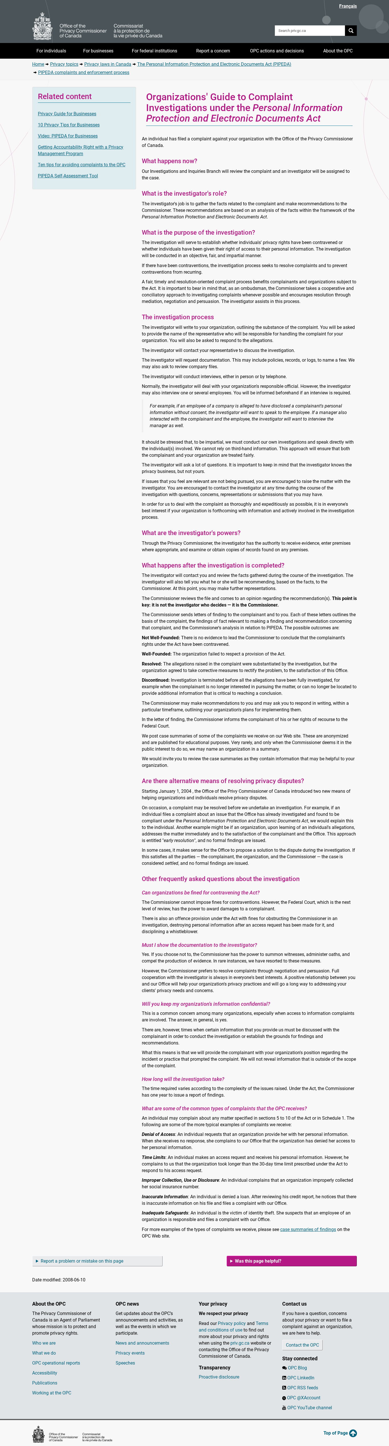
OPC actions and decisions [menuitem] (277, 51)
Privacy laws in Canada (107, 64)
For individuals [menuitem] (51, 51)
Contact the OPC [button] (302, 1345)
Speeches (125, 1363)
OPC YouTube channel (309, 1407)
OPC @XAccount (303, 1397)
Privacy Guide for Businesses (67, 113)
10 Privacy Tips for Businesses (69, 125)
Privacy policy (232, 1323)
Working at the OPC (51, 1393)
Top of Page (336, 1433)
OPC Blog (297, 1368)
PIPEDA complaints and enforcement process (83, 72)
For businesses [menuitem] (98, 51)
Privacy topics (64, 64)
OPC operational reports (56, 1363)
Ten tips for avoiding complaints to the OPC (81, 164)
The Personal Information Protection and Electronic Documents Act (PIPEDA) (214, 64)
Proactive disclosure (219, 1377)
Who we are (44, 1343)
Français (348, 6)
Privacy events (130, 1353)
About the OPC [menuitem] (338, 51)
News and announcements (142, 1343)
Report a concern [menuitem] (213, 51)
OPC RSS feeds (302, 1387)
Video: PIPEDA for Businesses (68, 136)
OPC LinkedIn (300, 1378)
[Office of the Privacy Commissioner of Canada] (97, 26)
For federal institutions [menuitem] (154, 51)
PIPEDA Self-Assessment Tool (68, 176)
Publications (44, 1383)
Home (38, 64)
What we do (44, 1353)
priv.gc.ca (239, 1343)
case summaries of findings (308, 1229)
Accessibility (44, 1373)
